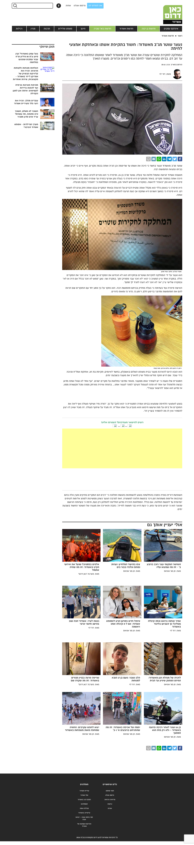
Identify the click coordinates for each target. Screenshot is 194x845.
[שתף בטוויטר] (174, 159)
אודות (68, 6)
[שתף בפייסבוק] (58, 6)
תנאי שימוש (110, 791)
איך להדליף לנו (95, 6)
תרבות (47, 29)
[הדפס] (148, 159)
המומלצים (84, 804)
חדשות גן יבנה (149, 29)
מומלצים (84, 784)
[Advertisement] (101, 448)
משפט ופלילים (65, 29)
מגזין (33, 29)
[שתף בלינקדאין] (164, 159)
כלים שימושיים (110, 784)
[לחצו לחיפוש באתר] (15, 6)
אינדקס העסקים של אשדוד (84, 825)
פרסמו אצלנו (80, 6)
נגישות (110, 804)
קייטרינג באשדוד (84, 813)
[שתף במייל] (153, 159)
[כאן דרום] (168, 12)
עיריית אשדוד (84, 791)
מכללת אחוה (84, 808)
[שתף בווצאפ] (159, 159)
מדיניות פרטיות (110, 799)
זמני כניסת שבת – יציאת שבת (84, 818)
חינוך (83, 29)
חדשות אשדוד (126, 29)
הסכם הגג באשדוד (84, 799)
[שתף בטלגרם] (169, 159)
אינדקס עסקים (171, 29)
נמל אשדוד (84, 795)
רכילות (19, 29)
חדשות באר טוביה (102, 29)
